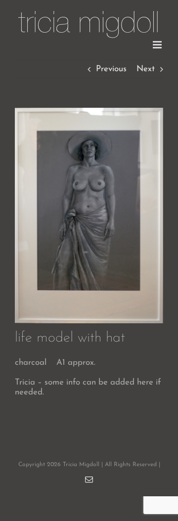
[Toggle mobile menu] (158, 45)
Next (145, 69)
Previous (111, 69)
